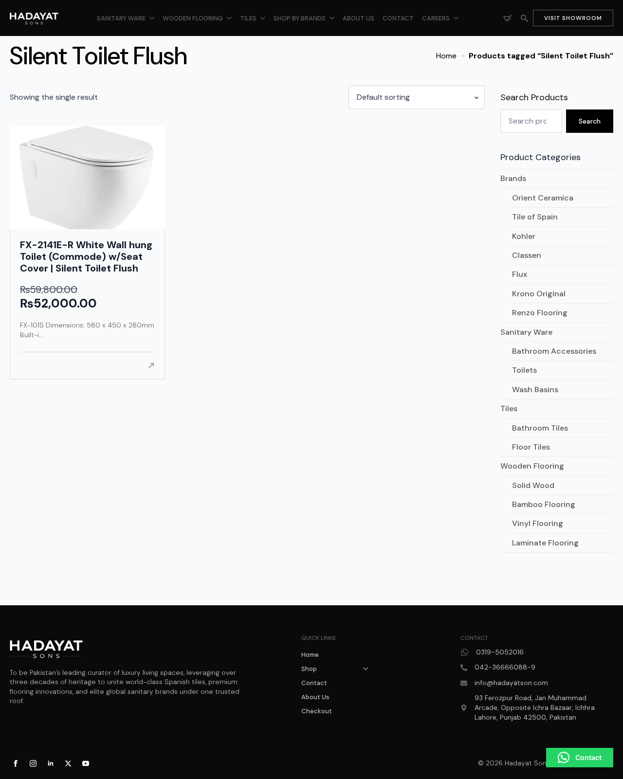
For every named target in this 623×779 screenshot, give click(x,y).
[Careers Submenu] (456, 18)
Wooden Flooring (193, 18)
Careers (436, 18)
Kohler (523, 236)
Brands (513, 178)
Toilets (524, 370)
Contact (398, 18)
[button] (579, 757)
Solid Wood (533, 485)
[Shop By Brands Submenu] (332, 18)
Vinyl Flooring (537, 523)
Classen (526, 255)
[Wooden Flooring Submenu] (229, 18)
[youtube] (86, 763)
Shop (309, 669)
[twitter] (68, 763)
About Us (358, 18)
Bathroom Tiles (540, 428)
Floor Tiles (531, 447)
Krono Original (539, 294)
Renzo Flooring (540, 313)
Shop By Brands (300, 18)
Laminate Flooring (545, 543)
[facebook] (15, 763)
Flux (519, 274)
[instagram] (33, 763)
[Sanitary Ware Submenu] (152, 18)
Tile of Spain (535, 217)
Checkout (316, 711)
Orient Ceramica (542, 198)
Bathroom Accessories (554, 351)
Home (446, 56)
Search (590, 121)
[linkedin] (50, 763)
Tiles (248, 18)
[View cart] (507, 18)
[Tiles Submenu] (263, 18)
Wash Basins (535, 389)
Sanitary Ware (121, 18)
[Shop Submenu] (368, 669)
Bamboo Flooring (543, 504)
